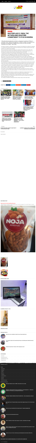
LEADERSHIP (10, 31)
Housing (2, 378)
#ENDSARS (2, 355)
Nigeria (6, 1)
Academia (2, 370)
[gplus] (31, 1)
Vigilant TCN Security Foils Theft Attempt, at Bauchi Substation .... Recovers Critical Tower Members (17, 98)
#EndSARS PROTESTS (4, 357)
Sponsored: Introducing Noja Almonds (8, 203)
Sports (9, 1)
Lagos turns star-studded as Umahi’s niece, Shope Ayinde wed (16, 334)
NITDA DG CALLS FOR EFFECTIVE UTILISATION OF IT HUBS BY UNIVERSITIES (18, 408)
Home (1, 254)
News (2, 1)
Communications (3, 375)
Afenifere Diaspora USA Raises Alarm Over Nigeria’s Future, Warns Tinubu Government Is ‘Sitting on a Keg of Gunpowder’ (28, 108)
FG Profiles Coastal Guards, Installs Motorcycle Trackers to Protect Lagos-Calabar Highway (5, 98)
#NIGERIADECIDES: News (4, 358)
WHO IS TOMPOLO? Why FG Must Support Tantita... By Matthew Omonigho (18, 420)
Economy (2, 377)
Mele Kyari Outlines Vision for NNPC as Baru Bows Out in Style (16, 383)
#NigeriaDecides (3, 360)
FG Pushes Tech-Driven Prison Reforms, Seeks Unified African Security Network (30, 97)
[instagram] (28, 1)
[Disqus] (18, 161)
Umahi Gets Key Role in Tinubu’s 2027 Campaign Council (15, 346)
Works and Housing (4, 380)
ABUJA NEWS (3, 368)
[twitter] (27, 1)
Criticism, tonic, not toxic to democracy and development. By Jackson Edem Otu (19, 432)
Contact (4, 254)
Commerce (2, 374)
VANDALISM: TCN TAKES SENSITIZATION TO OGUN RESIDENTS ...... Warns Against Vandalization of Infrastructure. (19, 120)
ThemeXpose (5, 441)
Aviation (2, 371)
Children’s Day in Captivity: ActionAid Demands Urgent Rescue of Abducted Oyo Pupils (6, 120)
